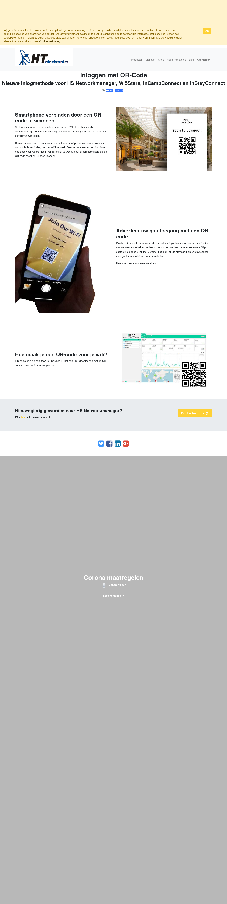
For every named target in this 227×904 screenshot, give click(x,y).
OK (207, 31)
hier (23, 417)
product (119, 90)
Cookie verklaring (49, 41)
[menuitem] (137, 59)
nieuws (109, 90)
